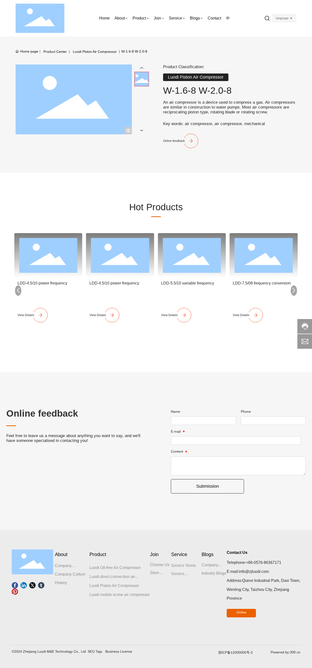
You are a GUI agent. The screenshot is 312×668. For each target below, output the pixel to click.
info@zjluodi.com (254, 571)
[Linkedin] (23, 585)
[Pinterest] (15, 591)
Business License (118, 651)
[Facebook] (15, 585)
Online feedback (174, 141)
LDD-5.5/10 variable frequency (187, 283)
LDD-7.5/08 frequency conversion (262, 283)
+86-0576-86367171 (263, 562)
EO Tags (96, 651)
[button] (18, 290)
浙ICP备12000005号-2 (235, 652)
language (282, 18)
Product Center (55, 52)
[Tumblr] (41, 585)
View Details (26, 315)
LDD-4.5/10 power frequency (42, 283)
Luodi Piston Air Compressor (95, 52)
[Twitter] (32, 585)
